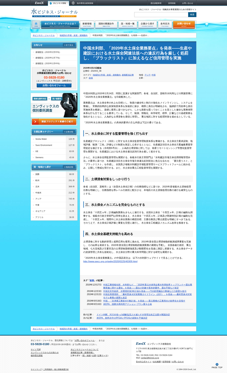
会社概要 (157, 362)
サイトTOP (36, 349)
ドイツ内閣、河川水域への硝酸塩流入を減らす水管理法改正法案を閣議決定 (133, 314)
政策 (91, 78)
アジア (148, 75)
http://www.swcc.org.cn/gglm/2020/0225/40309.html (110, 261)
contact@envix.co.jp (150, 358)
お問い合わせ (178, 362)
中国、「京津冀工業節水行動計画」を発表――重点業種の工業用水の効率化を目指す (144, 301)
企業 (94, 355)
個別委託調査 (37, 355)
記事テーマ (103, 355)
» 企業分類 (68, 132)
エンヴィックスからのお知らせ (45, 352)
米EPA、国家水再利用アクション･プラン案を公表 (127, 304)
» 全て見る (68, 45)
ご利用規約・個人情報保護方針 (56, 369)
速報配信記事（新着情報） (83, 352)
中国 (154, 75)
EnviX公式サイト (143, 362)
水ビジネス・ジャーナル (44, 35)
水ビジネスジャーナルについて (85, 349)
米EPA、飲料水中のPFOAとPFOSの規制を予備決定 (122, 318)
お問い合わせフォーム (85, 340)
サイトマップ (36, 369)
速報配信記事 (128, 75)
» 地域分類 (68, 167)
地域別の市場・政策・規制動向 (74, 35)
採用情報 (166, 362)
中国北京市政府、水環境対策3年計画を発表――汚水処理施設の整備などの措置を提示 (144, 291)
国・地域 (87, 355)
